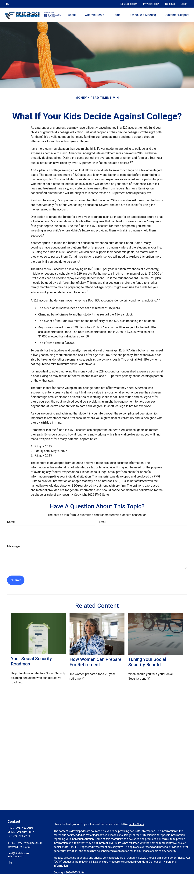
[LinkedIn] (7, 4)
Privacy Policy (151, 3)
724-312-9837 (25, 832)
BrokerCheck (136, 824)
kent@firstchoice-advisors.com (18, 855)
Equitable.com (129, 3)
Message (13, 546)
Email (102, 522)
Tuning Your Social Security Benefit (147, 662)
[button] (71, 14)
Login (184, 3)
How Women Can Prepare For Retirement (95, 662)
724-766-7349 (24, 828)
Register (170, 3)
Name (11, 522)
